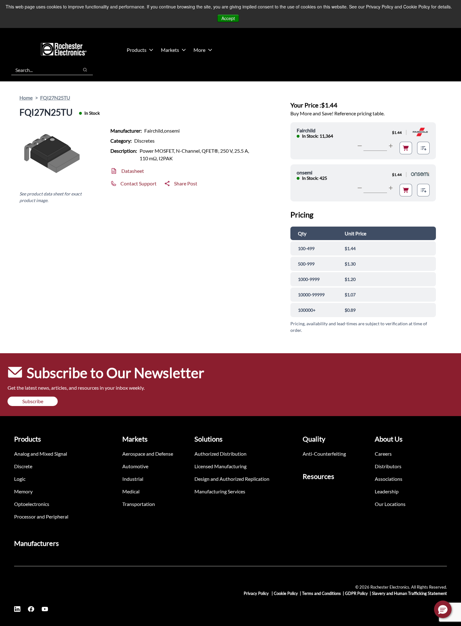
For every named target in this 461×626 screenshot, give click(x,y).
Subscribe (32, 401)
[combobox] (42, 69)
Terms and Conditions (321, 593)
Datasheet (132, 171)
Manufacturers (36, 543)
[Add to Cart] (406, 148)
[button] (443, 609)
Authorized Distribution (220, 454)
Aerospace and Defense (147, 454)
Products (136, 50)
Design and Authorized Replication (231, 479)
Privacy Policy (257, 593)
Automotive (135, 466)
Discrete (23, 466)
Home (26, 98)
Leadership (387, 491)
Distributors (388, 466)
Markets (170, 50)
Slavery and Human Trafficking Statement (409, 593)
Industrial (132, 479)
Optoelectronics (31, 504)
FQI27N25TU (55, 98)
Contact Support (138, 183)
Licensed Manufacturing (220, 466)
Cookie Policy (286, 593)
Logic (19, 479)
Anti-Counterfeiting (324, 454)
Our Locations (390, 504)
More (199, 50)
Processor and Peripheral (41, 516)
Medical (131, 491)
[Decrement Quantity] (359, 145)
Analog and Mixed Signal (40, 454)
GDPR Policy (356, 593)
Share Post (185, 183)
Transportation (138, 504)
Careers (383, 454)
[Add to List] (423, 148)
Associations (388, 479)
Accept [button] (228, 18)
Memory (23, 491)
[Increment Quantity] (391, 145)
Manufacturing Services (219, 491)
